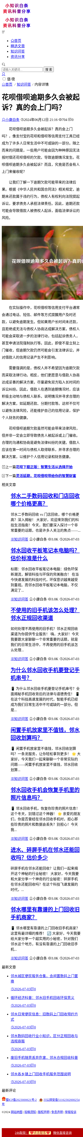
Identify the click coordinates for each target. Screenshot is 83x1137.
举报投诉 (70, 1112)
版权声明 (43, 1112)
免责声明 (57, 1112)
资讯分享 (18, 57)
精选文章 (18, 46)
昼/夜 (11, 79)
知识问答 (18, 51)
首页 (17, 40)
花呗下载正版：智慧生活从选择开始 (44, 467)
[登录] (3, 74)
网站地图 (16, 1112)
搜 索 (48, 69)
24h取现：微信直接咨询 (43, 1133)
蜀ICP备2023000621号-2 (21, 1099)
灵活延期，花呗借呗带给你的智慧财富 (46, 476)
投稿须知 (30, 1112)
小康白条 (12, 120)
